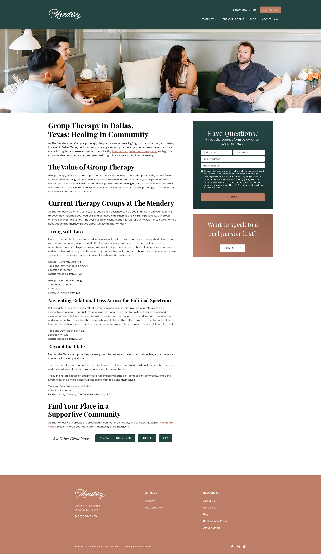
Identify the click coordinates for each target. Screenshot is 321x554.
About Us (209, 501)
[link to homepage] (65, 14)
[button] (209, 20)
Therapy (149, 501)
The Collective (153, 507)
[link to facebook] (232, 547)
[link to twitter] (244, 547)
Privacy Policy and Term (138, 546)
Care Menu (210, 507)
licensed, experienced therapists (134, 151)
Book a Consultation (215, 521)
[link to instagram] (238, 547)
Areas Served (211, 527)
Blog (205, 514)
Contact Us (270, 9)
